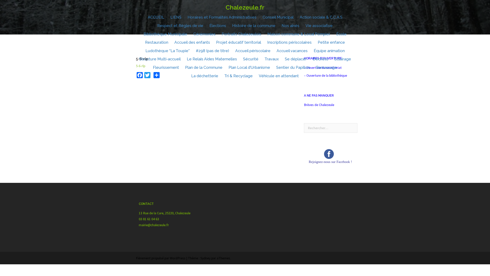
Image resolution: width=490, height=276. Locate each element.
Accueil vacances (292, 50)
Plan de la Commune (203, 67)
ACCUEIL (156, 17)
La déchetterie (204, 76)
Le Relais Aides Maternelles (212, 59)
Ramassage (326, 67)
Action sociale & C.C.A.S (321, 17)
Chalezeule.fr (245, 7)
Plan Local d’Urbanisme (249, 67)
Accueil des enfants (192, 42)
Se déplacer (296, 59)
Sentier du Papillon (293, 67)
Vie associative (319, 25)
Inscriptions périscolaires (289, 42)
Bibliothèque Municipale (165, 34)
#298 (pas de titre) (212, 50)
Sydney (205, 258)
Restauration (156, 42)
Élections (217, 25)
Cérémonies (204, 34)
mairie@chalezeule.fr (154, 225)
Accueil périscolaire (252, 50)
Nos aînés (290, 25)
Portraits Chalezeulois (241, 34)
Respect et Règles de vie (180, 25)
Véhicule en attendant (279, 76)
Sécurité (250, 59)
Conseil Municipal (278, 17)
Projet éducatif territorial (238, 42)
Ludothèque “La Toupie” (167, 50)
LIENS (175, 17)
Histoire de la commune (253, 25)
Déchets (320, 59)
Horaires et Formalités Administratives (222, 17)
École (341, 34)
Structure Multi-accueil (160, 59)
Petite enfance (331, 42)
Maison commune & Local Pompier (298, 34)
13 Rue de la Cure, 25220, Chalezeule (164, 213)
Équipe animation (329, 50)
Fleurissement (166, 67)
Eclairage (342, 59)
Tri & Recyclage (238, 76)
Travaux (272, 59)
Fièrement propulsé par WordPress (160, 258)
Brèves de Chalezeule (319, 105)
